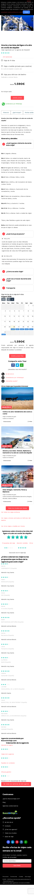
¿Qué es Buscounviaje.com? (11, 799)
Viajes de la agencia (7, 754)
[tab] (17, 144)
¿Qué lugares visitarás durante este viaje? (18, 144)
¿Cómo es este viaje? (14, 271)
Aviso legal (28, 876)
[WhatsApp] (25, 842)
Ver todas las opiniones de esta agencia (16, 784)
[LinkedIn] (12, 842)
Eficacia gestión (6, 772)
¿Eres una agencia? (11, 829)
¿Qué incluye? (17, 112)
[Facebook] (21, 842)
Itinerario (6, 112)
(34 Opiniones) (7, 57)
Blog (4, 802)
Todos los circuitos (11, 833)
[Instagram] (8, 842)
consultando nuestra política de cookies (11, 12)
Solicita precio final (17, 356)
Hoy (3, 299)
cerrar (29, 1)
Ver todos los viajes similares (10, 512)
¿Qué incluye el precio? (15, 234)
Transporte (10, 288)
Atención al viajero (7, 745)
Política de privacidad (9, 857)
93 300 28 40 (9, 374)
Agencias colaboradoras (10, 806)
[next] (12, 299)
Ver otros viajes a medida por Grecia (13, 526)
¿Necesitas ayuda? (11, 381)
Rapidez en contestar (8, 763)
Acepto (26, 12)
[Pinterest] (17, 842)
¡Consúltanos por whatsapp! (14, 377)
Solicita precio (17, 98)
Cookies (21, 876)
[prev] (8, 299)
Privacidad (5, 876)
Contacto (8, 826)
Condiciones (13, 876)
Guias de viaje (9, 836)
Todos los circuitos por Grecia (17, 508)
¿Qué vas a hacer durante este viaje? (18, 280)
